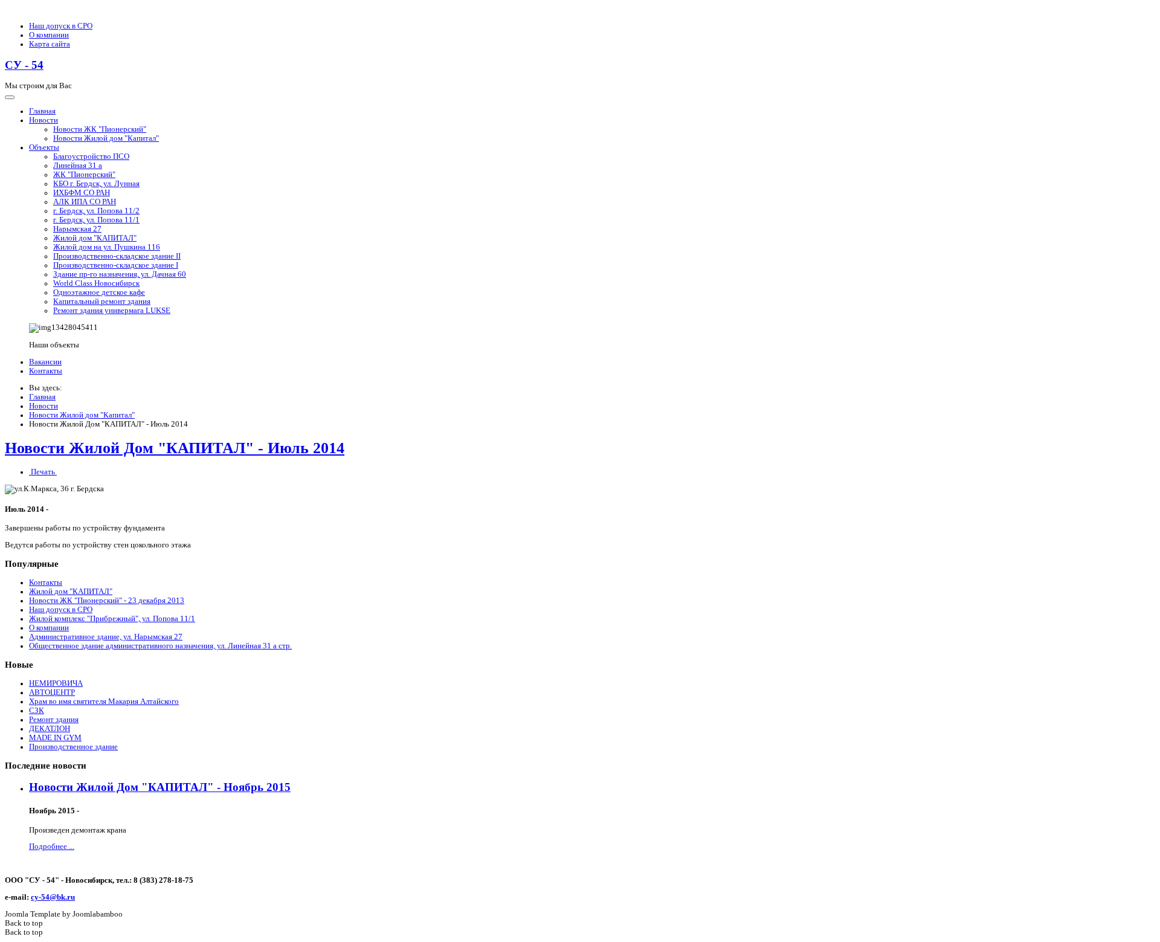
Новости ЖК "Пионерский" (99, 129)
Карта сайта (49, 44)
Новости (43, 120)
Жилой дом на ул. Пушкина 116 (106, 247)
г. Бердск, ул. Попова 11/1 (96, 220)
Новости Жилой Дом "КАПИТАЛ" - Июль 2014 (174, 448)
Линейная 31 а (77, 165)
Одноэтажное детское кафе (99, 292)
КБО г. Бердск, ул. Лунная (96, 183)
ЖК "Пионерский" (84, 174)
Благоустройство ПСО (91, 156)
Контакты (45, 371)
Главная (42, 111)
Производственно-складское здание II (117, 256)
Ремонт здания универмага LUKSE (111, 310)
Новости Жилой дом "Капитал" (106, 138)
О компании (49, 35)
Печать (43, 472)
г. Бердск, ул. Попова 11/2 (96, 211)
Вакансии (45, 362)
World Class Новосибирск (96, 283)
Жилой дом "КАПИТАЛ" (95, 238)
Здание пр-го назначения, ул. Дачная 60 (119, 274)
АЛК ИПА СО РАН (84, 202)
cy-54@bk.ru (53, 897)
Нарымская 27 (77, 229)
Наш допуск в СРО (60, 26)
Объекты (44, 147)
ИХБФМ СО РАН (81, 193)
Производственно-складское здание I (115, 265)
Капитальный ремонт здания (101, 301)
